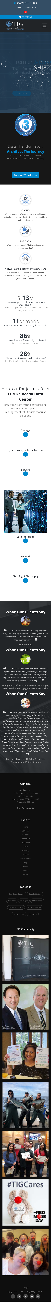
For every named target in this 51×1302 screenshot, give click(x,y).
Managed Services (34, 907)
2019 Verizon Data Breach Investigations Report (25, 361)
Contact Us (27, 17)
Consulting (33, 914)
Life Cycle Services (16, 907)
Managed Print (19, 914)
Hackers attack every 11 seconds (25, 343)
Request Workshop (24, 175)
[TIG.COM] (15, 25)
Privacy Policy (31, 7)
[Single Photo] (25, 937)
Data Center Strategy (16, 894)
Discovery (11, 901)
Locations (18, 7)
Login (26, 1287)
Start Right (24, 901)
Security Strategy (35, 894)
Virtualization (37, 901)
